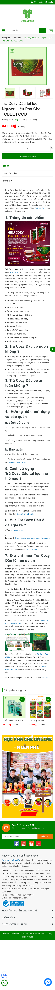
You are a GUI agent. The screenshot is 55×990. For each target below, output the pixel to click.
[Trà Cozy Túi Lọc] (41, 712)
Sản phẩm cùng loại (15, 690)
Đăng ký (49, 2)
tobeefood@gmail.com (18, 897)
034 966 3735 (29, 894)
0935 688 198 (15, 894)
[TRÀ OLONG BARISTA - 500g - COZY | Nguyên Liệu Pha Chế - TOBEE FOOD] (14, 712)
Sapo (31, 936)
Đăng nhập (38, 2)
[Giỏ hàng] (51, 29)
